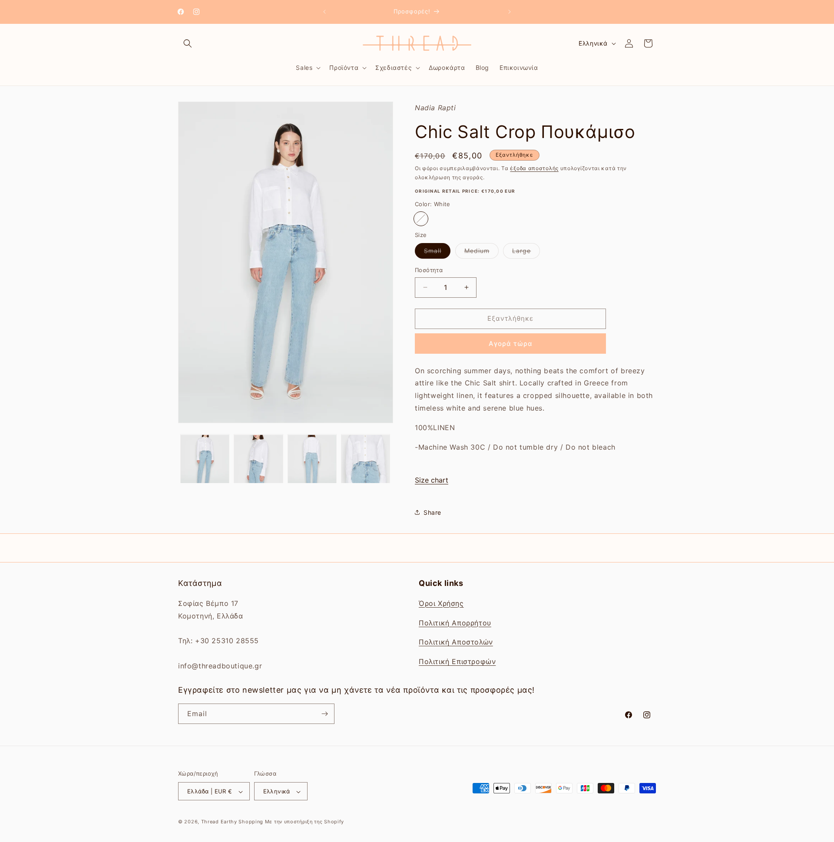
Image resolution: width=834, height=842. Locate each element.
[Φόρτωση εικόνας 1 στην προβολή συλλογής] (204, 458)
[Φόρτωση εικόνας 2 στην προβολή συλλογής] (258, 458)
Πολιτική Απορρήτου (455, 622)
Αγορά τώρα (511, 343)
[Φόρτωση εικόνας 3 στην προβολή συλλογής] (312, 458)
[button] (187, 43)
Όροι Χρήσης (441, 603)
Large (526, 253)
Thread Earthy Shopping (232, 822)
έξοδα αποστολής (534, 168)
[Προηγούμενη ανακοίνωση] (324, 11)
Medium (481, 253)
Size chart (431, 480)
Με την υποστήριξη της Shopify (304, 822)
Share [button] (432, 512)
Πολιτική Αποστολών (456, 642)
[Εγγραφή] (324, 714)
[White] (421, 219)
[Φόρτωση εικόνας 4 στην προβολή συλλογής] (365, 458)
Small (437, 253)
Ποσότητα (429, 269)
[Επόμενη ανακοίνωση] (509, 11)
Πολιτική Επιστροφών (457, 661)
